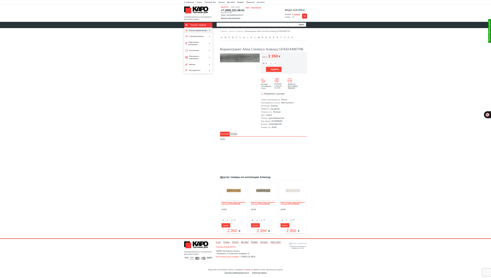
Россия (284, 100)
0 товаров (296, 14)
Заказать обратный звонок (230, 18)
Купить (274, 69)
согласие (246, 270)
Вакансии (250, 2)
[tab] (225, 134)
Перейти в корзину (304, 16)
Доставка (231, 2)
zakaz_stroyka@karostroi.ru (232, 15)
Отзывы (226, 242)
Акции (199, 2)
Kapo (197, 11)
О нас (218, 242)
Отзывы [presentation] (234, 134)
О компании (189, 2)
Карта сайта (276, 242)
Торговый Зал (210, 2)
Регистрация (256, 7)
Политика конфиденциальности (237, 273)
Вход (247, 7)
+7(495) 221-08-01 (247, 257)
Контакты (261, 2)
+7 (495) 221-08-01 (232, 10)
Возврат (240, 2)
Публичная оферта (259, 273)
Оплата (221, 2)
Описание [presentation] (225, 134)
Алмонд (274, 106)
